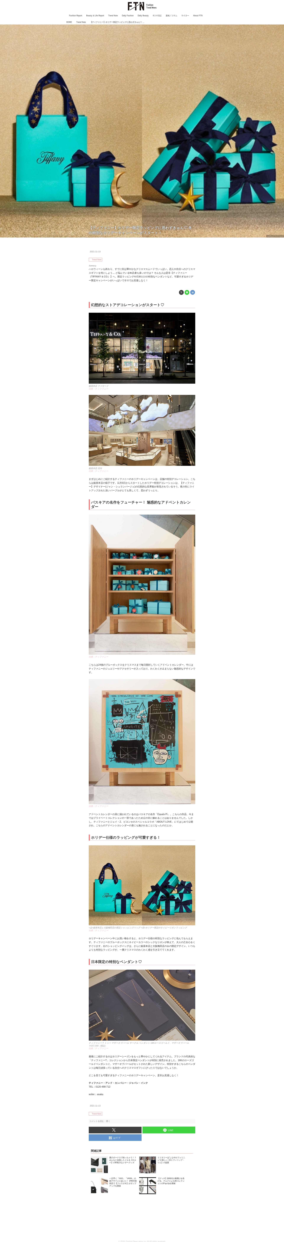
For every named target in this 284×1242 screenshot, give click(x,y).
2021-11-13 (95, 251)
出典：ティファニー (275, 236)
